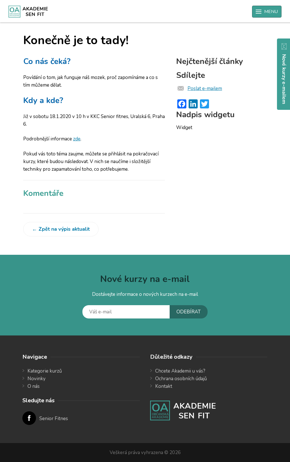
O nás (33, 386)
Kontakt (163, 386)
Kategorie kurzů (44, 371)
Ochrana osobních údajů (181, 378)
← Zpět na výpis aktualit (61, 229)
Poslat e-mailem (204, 88)
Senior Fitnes (53, 418)
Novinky (36, 378)
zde (76, 139)
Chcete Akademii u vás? (180, 371)
